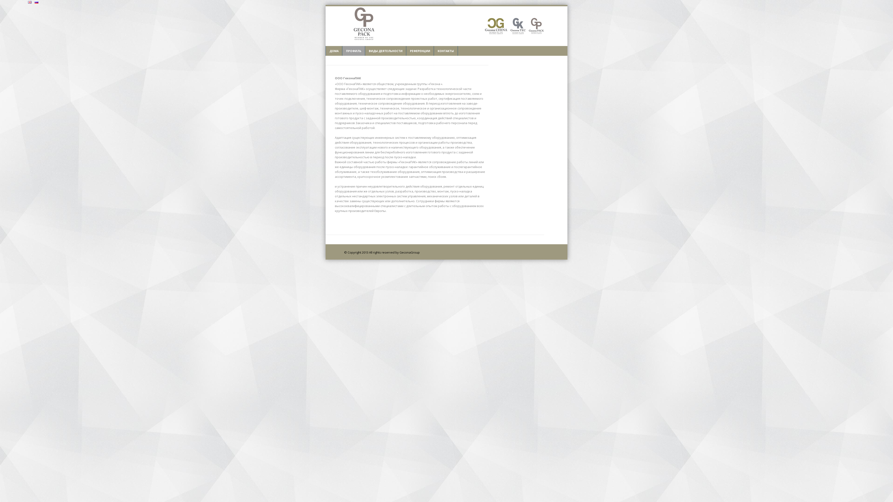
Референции (420, 51)
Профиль (353, 51)
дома (334, 51)
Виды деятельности (386, 51)
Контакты (446, 51)
